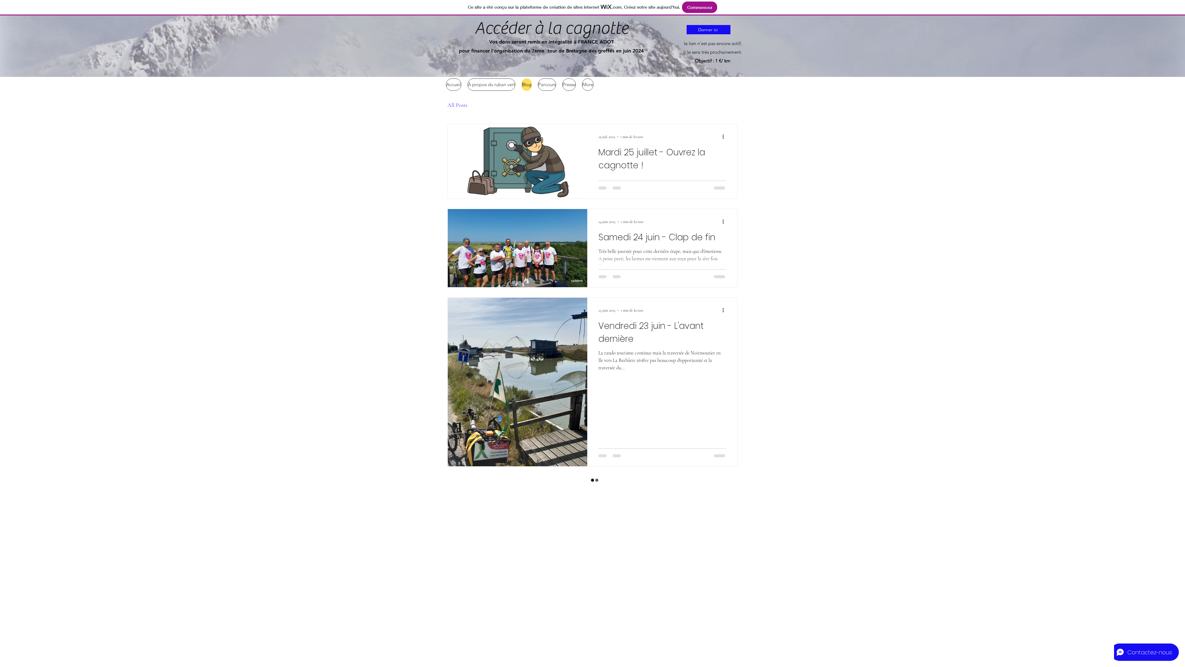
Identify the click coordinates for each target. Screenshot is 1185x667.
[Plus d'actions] (725, 137)
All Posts (457, 105)
